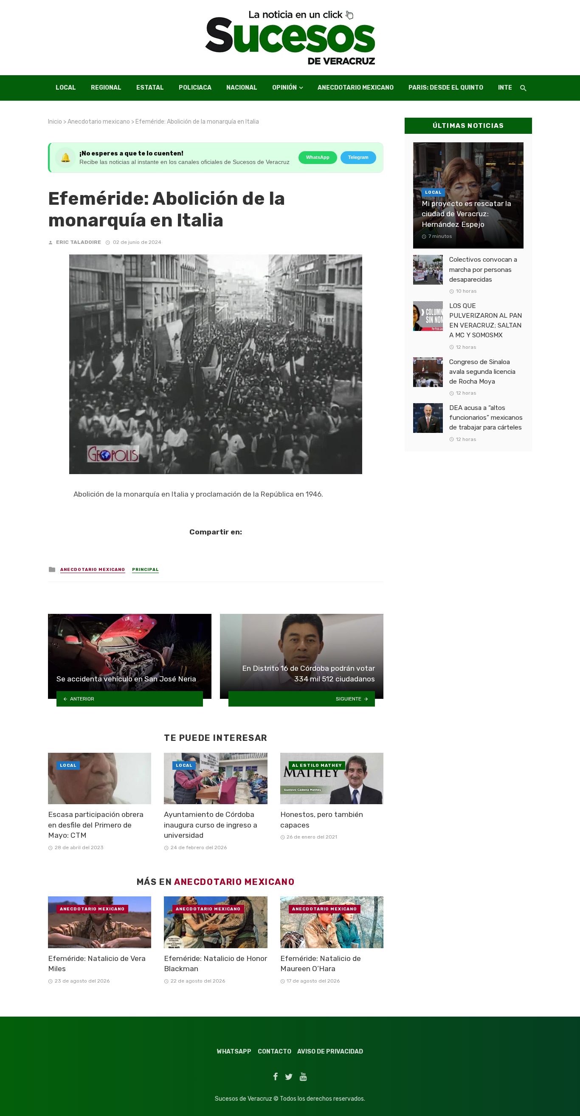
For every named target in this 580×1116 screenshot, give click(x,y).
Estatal (150, 87)
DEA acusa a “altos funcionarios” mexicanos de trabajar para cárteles (486, 417)
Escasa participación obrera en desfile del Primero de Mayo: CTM (96, 824)
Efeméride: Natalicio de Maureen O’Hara (320, 963)
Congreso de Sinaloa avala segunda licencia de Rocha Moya (482, 371)
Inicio (55, 121)
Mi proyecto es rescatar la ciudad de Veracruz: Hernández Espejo (466, 214)
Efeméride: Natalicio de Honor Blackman (215, 963)
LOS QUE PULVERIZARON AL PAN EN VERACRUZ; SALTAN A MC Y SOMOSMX (485, 320)
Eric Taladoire (78, 242)
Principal (145, 569)
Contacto (274, 1051)
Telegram (358, 157)
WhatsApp (317, 157)
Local (66, 87)
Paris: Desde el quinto (445, 87)
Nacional (241, 87)
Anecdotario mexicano (356, 87)
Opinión (284, 87)
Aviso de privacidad (330, 1051)
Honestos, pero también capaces (321, 819)
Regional (106, 87)
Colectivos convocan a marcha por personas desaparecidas (483, 269)
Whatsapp (234, 1051)
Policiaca (195, 87)
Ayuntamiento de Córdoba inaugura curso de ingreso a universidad (210, 824)
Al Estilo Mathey (317, 765)
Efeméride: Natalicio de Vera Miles (97, 963)
